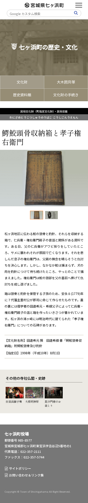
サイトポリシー (20, 468)
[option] (44, 178)
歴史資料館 (22, 94)
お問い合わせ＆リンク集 (26, 475)
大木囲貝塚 (66, 82)
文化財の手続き (66, 94)
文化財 (22, 82)
